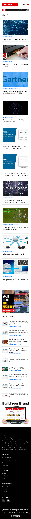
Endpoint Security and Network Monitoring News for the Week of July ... (18, 359)
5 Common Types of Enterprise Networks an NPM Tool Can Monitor (14, 201)
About (3, 463)
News (3, 478)
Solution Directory (6, 492)
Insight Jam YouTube (7, 489)
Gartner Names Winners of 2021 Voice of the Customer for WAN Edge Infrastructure (15, 93)
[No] (29, 513)
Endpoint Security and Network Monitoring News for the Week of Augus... (18, 323)
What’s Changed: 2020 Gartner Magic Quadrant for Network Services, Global (15, 174)
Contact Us (5, 465)
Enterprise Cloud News (15, 370)
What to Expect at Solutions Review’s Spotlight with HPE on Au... (19, 368)
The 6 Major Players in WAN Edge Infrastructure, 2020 (13, 121)
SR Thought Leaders (7, 457)
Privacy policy (16, 516)
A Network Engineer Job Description (14, 39)
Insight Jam (5, 486)
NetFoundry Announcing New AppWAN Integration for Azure (15, 228)
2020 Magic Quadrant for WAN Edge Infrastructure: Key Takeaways (14, 147)
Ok (11, 516)
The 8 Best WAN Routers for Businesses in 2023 (15, 65)
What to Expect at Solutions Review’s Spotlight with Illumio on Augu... (18, 341)
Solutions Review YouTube (9, 460)
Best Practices (8, 36)
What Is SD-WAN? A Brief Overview (14, 254)
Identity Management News (11, 88)
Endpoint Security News (15, 326)
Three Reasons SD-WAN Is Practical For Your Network (15, 280)
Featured (4, 473)
